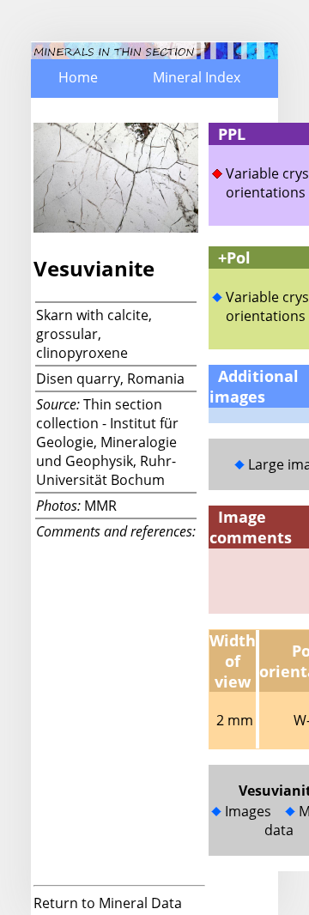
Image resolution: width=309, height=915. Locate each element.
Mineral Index (196, 77)
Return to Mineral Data (107, 903)
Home (78, 77)
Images (248, 811)
